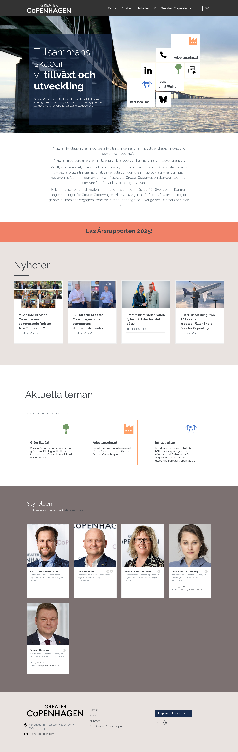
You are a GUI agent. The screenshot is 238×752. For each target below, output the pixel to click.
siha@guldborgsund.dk (49, 665)
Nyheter (142, 8)
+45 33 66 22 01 (183, 586)
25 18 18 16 (39, 662)
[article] (38, 312)
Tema (112, 8)
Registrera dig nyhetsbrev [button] (173, 713)
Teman (94, 709)
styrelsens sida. (74, 510)
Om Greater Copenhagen (173, 8)
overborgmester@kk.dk (191, 589)
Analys (126, 8)
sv (207, 8)
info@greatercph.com (42, 733)
